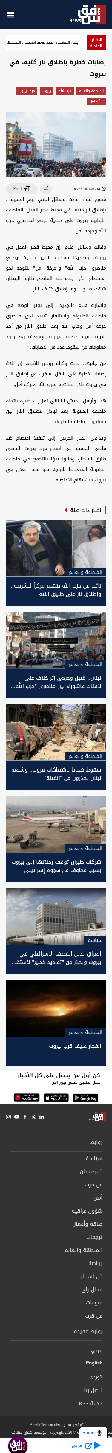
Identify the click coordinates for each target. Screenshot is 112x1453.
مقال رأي (91, 1289)
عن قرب (93, 1185)
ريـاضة (95, 1263)
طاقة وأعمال (87, 1224)
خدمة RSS (90, 1403)
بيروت (46, 91)
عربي (96, 1351)
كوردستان (91, 1171)
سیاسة (94, 1158)
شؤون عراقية (87, 1211)
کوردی (95, 1377)
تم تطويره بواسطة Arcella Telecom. (56, 1424)
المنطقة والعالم (91, 91)
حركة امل (97, 101)
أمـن (97, 1198)
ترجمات (94, 1237)
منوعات (94, 1303)
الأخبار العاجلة (96, 43)
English (94, 1364)
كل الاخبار (91, 1276)
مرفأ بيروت (27, 91)
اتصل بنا (93, 1390)
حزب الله (65, 91)
